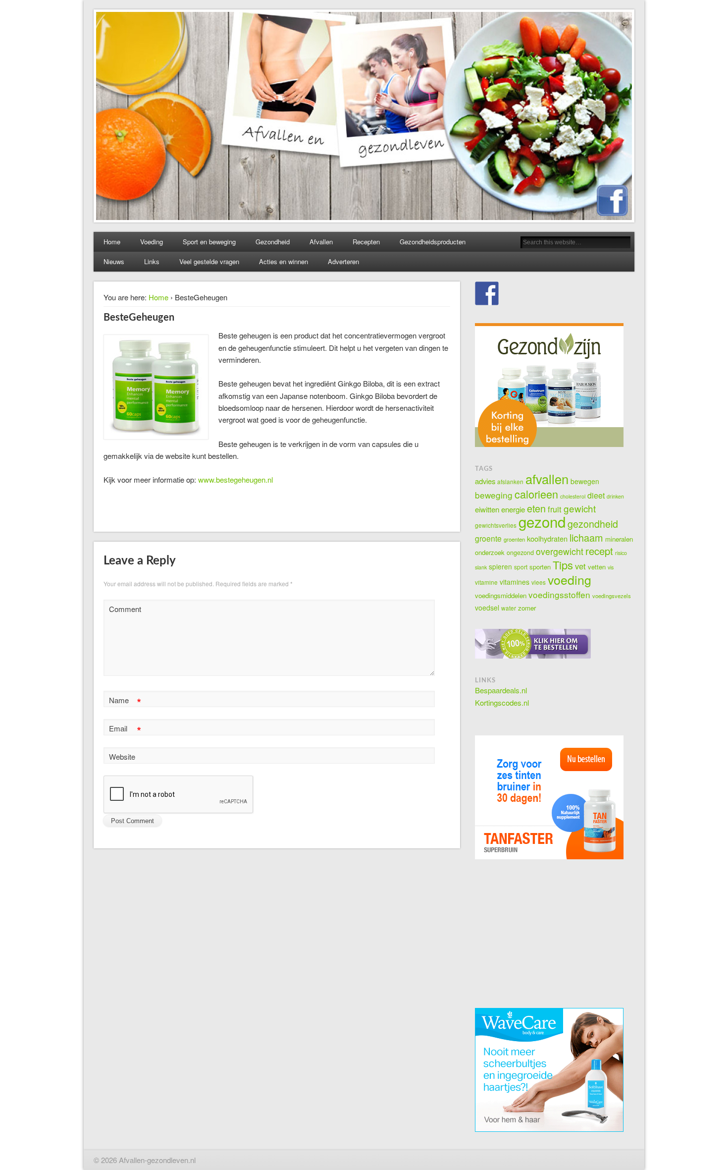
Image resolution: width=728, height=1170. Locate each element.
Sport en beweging (209, 241)
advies (485, 481)
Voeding (151, 241)
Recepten (366, 241)
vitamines (514, 582)
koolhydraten (547, 538)
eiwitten (487, 508)
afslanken (510, 481)
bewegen (585, 481)
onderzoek (490, 552)
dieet (596, 495)
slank (481, 567)
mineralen (619, 539)
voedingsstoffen (559, 594)
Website (122, 756)
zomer (527, 608)
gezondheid (593, 524)
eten (536, 508)
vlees (538, 582)
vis (611, 567)
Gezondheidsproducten (433, 241)
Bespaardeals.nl (501, 690)
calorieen (536, 493)
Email (125, 729)
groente (488, 538)
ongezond (520, 552)
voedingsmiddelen (500, 595)
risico (621, 553)
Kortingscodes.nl (502, 702)
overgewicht (559, 551)
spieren (500, 566)
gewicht (580, 508)
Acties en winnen (283, 261)
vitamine (486, 582)
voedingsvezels (611, 596)
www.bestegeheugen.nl (235, 479)
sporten (540, 566)
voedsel (487, 608)
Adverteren (343, 261)
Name (125, 701)
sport (520, 566)
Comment (125, 609)
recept (599, 551)
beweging (494, 495)
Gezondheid (273, 241)
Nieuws (114, 261)
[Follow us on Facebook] (487, 293)
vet (580, 566)
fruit (555, 509)
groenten (514, 539)
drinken (615, 496)
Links (151, 261)
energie (513, 508)
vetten (597, 566)
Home (112, 241)
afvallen (547, 479)
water (508, 608)
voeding (569, 579)
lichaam (586, 537)
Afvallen (321, 241)
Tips (563, 564)
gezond (542, 521)
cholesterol (572, 496)
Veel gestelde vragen (209, 261)
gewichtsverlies (496, 525)
